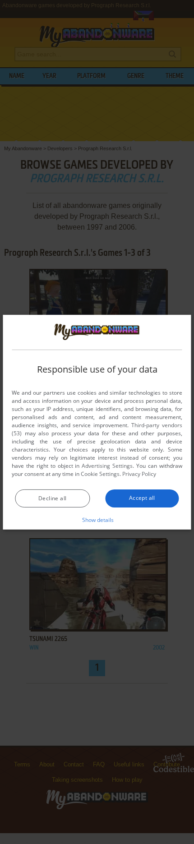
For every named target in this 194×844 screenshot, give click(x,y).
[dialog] (97, 421)
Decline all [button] (52, 498)
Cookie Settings (100, 474)
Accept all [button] (142, 498)
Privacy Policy (139, 474)
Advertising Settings (107, 466)
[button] (97, 519)
